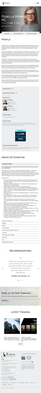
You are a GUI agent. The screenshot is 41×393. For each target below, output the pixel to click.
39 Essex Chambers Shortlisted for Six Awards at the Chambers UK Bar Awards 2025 (29, 339)
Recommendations (18, 33)
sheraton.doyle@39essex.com (13, 110)
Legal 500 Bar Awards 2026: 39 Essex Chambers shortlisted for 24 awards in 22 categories (12, 338)
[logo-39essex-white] (6, 2)
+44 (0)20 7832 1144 (12, 108)
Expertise (7, 33)
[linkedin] (32, 362)
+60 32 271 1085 (8, 374)
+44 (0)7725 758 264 (12, 103)
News (5, 335)
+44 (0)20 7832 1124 (12, 102)
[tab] (20, 164)
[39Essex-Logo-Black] (8, 353)
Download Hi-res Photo (7, 26)
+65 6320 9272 (5, 364)
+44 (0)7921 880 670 (12, 109)
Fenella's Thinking (32, 33)
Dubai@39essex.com (7, 371)
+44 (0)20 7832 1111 (6, 361)
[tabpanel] (20, 192)
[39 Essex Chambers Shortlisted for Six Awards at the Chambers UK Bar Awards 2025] (29, 318)
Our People (6, 12)
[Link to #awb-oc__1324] (37, 3)
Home (3, 12)
